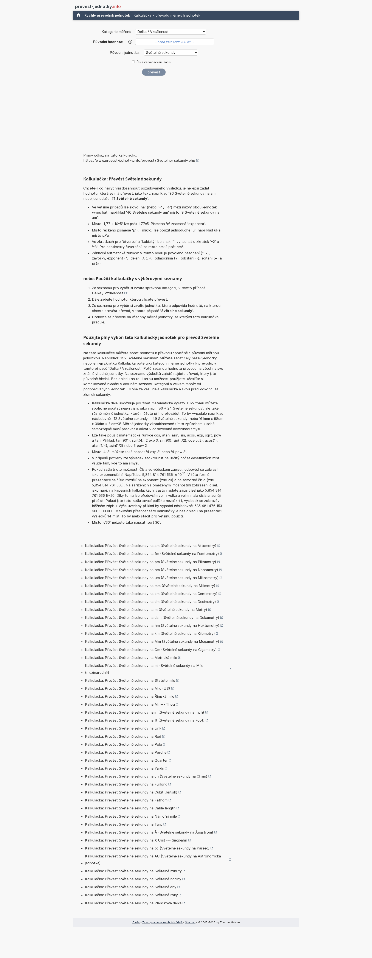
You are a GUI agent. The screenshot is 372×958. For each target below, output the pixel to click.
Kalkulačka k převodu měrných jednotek (166, 15)
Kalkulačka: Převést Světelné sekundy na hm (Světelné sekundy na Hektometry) (152, 625)
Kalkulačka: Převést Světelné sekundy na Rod (123, 736)
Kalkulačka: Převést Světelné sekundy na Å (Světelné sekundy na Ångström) (149, 832)
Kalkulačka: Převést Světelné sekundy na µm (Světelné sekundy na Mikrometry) (152, 578)
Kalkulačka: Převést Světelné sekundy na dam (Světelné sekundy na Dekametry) (152, 617)
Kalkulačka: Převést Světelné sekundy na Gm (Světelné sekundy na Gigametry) (151, 649)
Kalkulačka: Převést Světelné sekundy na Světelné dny (130, 887)
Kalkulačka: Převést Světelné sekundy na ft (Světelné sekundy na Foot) (145, 720)
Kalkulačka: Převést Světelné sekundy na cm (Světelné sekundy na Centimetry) (151, 594)
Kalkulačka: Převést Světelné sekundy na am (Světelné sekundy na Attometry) (150, 545)
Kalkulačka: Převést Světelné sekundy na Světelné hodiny (133, 879)
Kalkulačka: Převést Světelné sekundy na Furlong (126, 784)
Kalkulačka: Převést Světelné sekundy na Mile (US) (127, 688)
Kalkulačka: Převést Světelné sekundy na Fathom (126, 800)
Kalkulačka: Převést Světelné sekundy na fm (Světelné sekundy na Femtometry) (152, 553)
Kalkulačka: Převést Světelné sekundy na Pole (123, 744)
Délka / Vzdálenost (107, 293)
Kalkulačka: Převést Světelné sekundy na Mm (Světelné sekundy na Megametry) (152, 641)
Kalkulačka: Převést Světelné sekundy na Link (123, 728)
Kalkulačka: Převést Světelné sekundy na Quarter (126, 760)
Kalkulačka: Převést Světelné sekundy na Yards (124, 768)
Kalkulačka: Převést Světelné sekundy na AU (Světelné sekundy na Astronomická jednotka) (153, 859)
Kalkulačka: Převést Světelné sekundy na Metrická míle (131, 657)
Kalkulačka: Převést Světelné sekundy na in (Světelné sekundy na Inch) (144, 712)
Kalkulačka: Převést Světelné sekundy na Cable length (130, 808)
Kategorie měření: (116, 32)
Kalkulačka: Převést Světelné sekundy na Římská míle (129, 696)
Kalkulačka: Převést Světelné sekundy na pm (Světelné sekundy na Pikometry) (150, 562)
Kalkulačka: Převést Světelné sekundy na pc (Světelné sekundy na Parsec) (147, 848)
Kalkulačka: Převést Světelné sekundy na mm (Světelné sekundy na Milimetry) (150, 586)
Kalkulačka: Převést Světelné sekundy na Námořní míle (131, 816)
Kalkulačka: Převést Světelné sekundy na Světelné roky (131, 895)
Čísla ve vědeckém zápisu (154, 62)
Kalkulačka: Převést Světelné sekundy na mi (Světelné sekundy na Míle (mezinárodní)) (144, 669)
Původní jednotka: (125, 52)
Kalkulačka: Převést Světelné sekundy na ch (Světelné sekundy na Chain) (146, 776)
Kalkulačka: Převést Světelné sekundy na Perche (125, 752)
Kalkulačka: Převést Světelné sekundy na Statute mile (130, 680)
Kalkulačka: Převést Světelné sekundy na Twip (123, 824)
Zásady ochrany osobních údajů (162, 922)
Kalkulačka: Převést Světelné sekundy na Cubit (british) (131, 792)
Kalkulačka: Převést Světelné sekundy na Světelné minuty (133, 871)
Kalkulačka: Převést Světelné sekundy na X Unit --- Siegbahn (136, 840)
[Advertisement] (153, 111)
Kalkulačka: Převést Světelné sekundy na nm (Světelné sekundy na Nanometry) (151, 570)
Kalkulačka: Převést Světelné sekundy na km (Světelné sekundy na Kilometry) (150, 633)
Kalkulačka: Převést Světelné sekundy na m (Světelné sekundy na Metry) (146, 609)
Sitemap (190, 922)
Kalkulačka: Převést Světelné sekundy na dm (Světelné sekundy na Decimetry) (150, 601)
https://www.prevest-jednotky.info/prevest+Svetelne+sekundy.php (139, 160)
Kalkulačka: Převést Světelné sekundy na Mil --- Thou (130, 704)
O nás (136, 922)
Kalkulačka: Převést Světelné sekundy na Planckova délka (133, 903)
